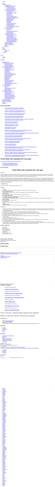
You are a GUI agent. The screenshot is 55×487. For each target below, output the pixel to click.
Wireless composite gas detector (12, 39)
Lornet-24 (2, 348)
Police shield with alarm (11, 24)
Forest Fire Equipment (8, 42)
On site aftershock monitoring (12, 41)
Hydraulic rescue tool (8, 63)
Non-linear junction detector (11, 10)
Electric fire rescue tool (11, 7)
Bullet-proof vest (10, 20)
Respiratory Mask (35, 348)
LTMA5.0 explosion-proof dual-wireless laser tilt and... (14, 139)
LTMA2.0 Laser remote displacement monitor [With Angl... (15, 131)
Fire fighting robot (8, 5)
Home (4, 3)
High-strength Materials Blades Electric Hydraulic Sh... (14, 147)
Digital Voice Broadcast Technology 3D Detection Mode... (15, 153)
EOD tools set (9, 21)
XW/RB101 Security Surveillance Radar (13, 293)
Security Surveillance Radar (11, 16)
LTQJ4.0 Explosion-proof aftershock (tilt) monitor (13, 136)
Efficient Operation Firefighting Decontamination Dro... (14, 150)
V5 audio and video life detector (10, 145)
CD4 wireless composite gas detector (11, 122)
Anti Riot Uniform (22, 348)
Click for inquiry (3, 346)
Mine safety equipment (8, 28)
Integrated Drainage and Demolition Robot (14, 297)
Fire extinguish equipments (11, 8)
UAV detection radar (10, 27)
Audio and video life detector (12, 35)
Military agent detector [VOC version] (11, 125)
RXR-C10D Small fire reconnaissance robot (10, 253)
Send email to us (3, 241)
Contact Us (4, 52)
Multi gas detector (8, 89)
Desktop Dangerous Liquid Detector (13, 26)
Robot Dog (7, 46)
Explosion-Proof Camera (14, 348)
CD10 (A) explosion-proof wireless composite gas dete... (14, 111)
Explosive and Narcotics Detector (12, 17)
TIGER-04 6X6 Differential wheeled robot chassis (12, 252)
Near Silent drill (9, 13)
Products (4, 4)
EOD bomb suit (9, 11)
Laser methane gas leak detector (12, 31)
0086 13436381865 (9, 321)
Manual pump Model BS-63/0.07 (12, 310)
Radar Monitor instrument (11, 40)
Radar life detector (10, 34)
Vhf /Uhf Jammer (29, 348)
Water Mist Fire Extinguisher (5, 256)
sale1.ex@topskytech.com (9, 320)
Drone (6, 45)
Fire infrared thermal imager (11, 37)
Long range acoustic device (11, 23)
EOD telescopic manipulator (11, 12)
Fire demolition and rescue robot (12, 305)
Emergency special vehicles (9, 44)
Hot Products (19, 347)
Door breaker (9, 14)
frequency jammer (10, 15)
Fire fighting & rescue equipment (8, 335)
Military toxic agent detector (11, 38)
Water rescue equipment (9, 43)
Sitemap (23, 347)
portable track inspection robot (11, 289)
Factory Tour (7, 50)
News (4, 47)
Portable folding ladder (10, 301)
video (3, 48)
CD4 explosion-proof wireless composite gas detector (14, 117)
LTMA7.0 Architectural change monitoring (12, 142)
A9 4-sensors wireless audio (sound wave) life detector (14, 108)
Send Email (2, 355)
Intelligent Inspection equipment (10, 33)
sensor (8, 30)
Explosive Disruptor (10, 25)
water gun (2, 255)
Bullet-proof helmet (10, 19)
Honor (6, 51)
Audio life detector (10, 36)
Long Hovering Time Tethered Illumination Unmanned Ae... (15, 156)
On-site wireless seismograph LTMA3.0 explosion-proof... (15, 133)
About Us (4, 49)
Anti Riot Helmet (7, 348)
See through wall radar (11, 18)
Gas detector (9, 29)
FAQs (4, 330)
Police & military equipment (9, 9)
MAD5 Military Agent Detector (10, 128)
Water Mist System (3, 257)
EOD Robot (9, 22)
